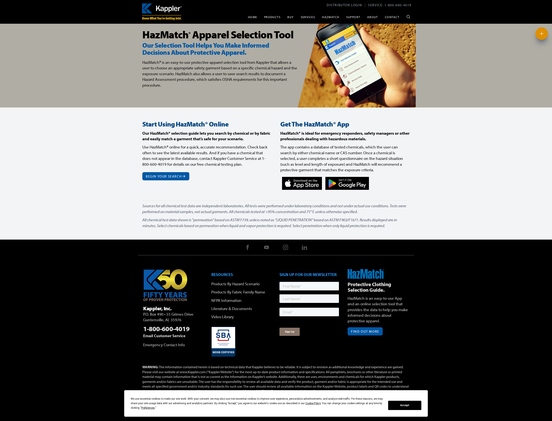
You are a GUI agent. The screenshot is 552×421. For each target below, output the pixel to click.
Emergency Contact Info (164, 344)
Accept (404, 405)
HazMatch (330, 17)
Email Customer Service (164, 335)
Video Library (222, 316)
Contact (392, 17)
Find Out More (365, 331)
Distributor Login (344, 5)
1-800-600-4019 (397, 5)
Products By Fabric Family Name (238, 292)
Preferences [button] (148, 407)
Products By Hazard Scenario (235, 283)
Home (252, 17)
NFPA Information (226, 300)
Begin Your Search (164, 176)
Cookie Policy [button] (313, 403)
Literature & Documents (231, 308)
